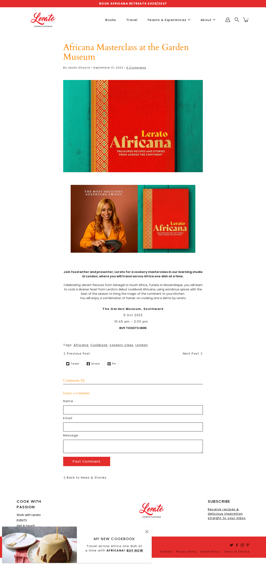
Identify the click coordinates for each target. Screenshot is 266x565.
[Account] (227, 19)
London (141, 345)
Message (70, 435)
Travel (132, 20)
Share (95, 363)
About (206, 20)
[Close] (147, 532)
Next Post (191, 353)
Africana (81, 345)
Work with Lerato (29, 515)
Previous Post (78, 353)
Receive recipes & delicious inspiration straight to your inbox (227, 513)
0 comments (136, 67)
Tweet (75, 363)
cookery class (121, 345)
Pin (114, 363)
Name (68, 401)
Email (68, 418)
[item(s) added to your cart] (246, 19)
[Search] (237, 19)
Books (110, 20)
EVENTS (22, 520)
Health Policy (211, 551)
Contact (166, 551)
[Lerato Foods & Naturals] (43, 19)
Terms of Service (236, 551)
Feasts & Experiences (167, 20)
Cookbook (98, 345)
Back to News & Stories (86, 477)
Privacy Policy (186, 551)
